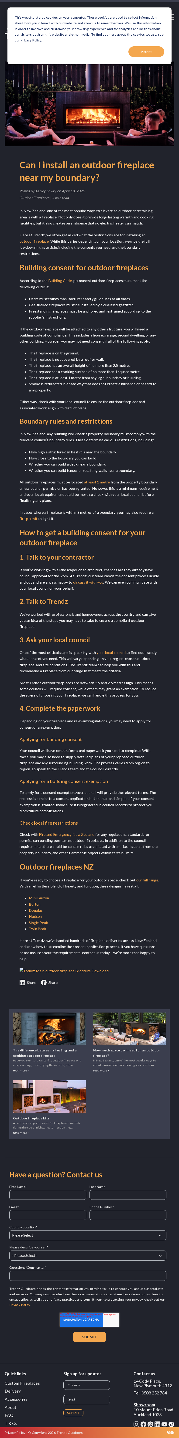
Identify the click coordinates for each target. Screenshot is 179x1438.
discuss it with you (88, 582)
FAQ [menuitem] (9, 1415)
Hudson (35, 916)
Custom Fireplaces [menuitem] (22, 1383)
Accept (146, 52)
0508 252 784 (154, 1392)
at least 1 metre (97, 482)
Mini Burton (39, 898)
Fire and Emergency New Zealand (66, 834)
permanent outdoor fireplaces (98, 280)
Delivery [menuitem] (13, 1391)
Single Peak (38, 922)
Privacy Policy (19, 1305)
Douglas (36, 910)
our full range (147, 880)
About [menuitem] (11, 1407)
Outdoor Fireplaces (34, 197)
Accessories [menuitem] (16, 1399)
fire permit (28, 518)
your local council (110, 652)
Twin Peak (37, 928)
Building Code (60, 280)
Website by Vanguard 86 (158, 1433)
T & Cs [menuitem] (11, 1423)
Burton (35, 904)
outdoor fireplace (34, 241)
